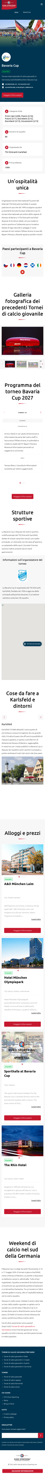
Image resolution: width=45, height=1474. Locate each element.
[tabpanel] (22, 445)
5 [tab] (26, 970)
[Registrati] (40, 1435)
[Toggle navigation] (41, 4)
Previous (4, 412)
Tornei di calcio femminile (13, 1383)
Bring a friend (9, 1403)
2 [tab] (22, 483)
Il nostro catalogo (10, 1414)
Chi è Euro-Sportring (11, 1397)
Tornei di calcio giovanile (13, 1376)
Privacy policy (9, 1417)
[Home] (9, 5)
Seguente (42, 363)
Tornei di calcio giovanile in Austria (16, 1363)
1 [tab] (20, 483)
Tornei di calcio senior (12, 1387)
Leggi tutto (36, 919)
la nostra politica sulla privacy (28, 1442)
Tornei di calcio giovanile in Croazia (17, 1360)
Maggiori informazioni (12, 95)
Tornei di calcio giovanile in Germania (17, 1366)
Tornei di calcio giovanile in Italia (16, 1356)
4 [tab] (25, 877)
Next (40, 412)
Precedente (2, 363)
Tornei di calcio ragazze (12, 1380)
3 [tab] (24, 483)
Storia (6, 1400)
